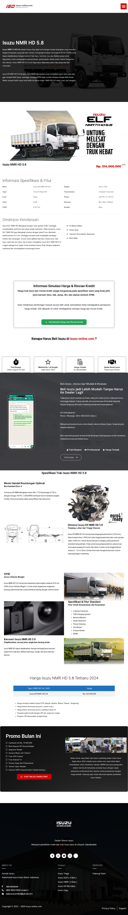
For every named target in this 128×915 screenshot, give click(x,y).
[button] (124, 6)
